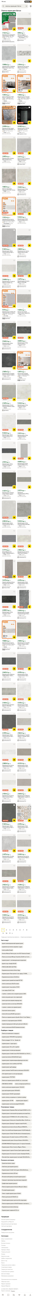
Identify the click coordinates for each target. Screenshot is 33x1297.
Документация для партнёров (9, 1224)
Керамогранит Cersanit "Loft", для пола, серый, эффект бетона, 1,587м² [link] (24, 97)
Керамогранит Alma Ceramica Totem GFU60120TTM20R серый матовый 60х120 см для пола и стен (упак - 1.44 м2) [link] (8, 613)
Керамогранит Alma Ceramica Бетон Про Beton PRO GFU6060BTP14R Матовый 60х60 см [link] (23, 826)
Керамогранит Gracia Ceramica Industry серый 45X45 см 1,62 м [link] (8, 405)
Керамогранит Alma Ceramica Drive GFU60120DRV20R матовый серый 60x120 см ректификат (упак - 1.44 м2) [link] (24, 343)
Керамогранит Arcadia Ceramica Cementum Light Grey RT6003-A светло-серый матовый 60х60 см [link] (8, 857)
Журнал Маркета (5, 1286)
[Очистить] (26, 6)
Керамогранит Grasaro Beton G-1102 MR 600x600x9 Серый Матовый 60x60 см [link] (23, 281)
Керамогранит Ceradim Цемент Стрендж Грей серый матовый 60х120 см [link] (24, 735)
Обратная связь (5, 1281)
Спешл (8, 1295)
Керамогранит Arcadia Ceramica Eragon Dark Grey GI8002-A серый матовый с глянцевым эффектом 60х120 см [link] (23, 613)
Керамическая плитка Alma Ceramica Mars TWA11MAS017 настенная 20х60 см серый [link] (24, 67)
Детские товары (5, 1273)
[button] (31, 6)
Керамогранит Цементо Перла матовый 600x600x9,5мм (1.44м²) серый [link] (24, 159)
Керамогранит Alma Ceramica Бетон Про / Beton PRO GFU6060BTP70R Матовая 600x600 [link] (7, 251)
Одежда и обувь (5, 1249)
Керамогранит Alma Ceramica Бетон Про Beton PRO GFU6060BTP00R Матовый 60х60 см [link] (23, 705)
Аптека (3, 1254)
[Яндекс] (13, 1291)
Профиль (30, 1295)
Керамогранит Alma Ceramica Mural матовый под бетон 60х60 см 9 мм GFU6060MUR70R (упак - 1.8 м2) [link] (24, 523)
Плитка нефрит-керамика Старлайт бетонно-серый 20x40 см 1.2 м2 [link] (23, 35)
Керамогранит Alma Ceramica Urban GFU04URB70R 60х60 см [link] (8, 344)
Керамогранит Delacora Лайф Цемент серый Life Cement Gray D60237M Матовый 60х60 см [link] (24, 887)
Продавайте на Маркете (7, 1221)
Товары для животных (7, 1269)
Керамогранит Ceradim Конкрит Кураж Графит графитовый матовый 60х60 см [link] (8, 374)
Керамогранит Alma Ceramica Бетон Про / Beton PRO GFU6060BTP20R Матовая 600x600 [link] (7, 826)
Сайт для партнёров (6, 1226)
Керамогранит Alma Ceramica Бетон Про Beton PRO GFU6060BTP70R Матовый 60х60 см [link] (23, 675)
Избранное (19, 1295)
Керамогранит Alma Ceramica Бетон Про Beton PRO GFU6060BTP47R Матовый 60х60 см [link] (23, 583)
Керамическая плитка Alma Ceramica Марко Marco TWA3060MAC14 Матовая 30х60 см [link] (8, 917)
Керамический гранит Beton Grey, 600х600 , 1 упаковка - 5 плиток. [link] (8, 129)
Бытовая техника (5, 1243)
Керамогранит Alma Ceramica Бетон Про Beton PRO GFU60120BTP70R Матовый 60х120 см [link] (23, 917)
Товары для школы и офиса (8, 1265)
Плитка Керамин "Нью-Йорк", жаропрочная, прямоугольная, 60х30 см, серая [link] (8, 97)
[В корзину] (14, 29)
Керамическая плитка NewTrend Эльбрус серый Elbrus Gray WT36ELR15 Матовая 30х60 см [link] (23, 552)
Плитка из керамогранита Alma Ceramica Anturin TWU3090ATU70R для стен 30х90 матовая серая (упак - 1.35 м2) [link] (23, 493)
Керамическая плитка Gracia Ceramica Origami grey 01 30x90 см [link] (8, 220)
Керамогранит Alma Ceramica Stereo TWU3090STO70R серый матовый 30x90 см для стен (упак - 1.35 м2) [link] (24, 436)
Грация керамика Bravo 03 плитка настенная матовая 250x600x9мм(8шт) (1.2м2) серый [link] (8, 583)
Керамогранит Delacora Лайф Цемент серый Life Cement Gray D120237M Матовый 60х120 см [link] (24, 796)
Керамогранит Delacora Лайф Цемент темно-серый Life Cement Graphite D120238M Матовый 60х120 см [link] (8, 675)
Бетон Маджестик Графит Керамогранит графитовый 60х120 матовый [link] (8, 552)
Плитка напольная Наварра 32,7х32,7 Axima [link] (8, 189)
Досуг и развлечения (6, 1238)
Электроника (4, 1247)
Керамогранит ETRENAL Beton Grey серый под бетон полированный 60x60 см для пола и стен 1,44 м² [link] (8, 67)
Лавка (13, 1295)
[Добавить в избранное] (14, 14)
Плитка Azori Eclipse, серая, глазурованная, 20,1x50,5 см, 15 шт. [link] (23, 374)
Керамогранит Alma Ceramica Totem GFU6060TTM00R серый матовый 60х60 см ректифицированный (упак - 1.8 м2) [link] (24, 405)
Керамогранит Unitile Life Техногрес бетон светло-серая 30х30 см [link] (8, 312)
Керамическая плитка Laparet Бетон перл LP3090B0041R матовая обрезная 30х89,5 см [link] (8, 766)
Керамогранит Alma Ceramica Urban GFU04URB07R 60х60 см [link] (23, 189)
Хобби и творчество (6, 1258)
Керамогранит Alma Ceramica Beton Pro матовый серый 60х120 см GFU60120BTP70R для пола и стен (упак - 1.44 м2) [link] (24, 464)
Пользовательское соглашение (9, 1279)
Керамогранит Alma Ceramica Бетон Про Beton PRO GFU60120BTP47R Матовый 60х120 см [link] (23, 766)
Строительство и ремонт (7, 1271)
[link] (12, 943)
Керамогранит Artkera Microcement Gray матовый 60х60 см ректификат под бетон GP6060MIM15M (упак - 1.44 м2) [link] (8, 159)
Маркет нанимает (5, 1283)
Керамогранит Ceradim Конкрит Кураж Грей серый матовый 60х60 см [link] (24, 643)
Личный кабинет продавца (8, 1219)
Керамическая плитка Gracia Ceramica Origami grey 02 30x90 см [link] (8, 643)
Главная (3, 1295)
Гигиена (3, 1245)
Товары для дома (5, 1252)
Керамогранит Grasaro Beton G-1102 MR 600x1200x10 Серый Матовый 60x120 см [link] (8, 705)
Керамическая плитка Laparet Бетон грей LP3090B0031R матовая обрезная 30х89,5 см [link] (24, 251)
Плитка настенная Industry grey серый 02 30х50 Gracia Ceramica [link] (23, 312)
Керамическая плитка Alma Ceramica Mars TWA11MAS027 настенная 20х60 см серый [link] (8, 796)
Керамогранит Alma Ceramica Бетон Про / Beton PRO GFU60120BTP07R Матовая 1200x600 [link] (7, 523)
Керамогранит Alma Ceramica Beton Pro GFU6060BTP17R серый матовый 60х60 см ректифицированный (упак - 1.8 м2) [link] (24, 219)
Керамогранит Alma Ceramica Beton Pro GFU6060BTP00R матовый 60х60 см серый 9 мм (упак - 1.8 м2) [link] (8, 435)
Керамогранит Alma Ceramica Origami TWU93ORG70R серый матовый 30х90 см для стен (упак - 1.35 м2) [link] (8, 464)
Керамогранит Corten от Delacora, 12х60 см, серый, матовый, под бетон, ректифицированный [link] (8, 282)
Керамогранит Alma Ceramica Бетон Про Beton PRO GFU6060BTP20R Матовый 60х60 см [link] (7, 735)
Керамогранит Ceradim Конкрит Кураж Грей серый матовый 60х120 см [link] (8, 887)
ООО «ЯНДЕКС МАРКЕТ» (12, 1289)
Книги (2, 1262)
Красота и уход (5, 1256)
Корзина (25, 1295)
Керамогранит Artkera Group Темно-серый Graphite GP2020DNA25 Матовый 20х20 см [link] (8, 493)
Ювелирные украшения (7, 1276)
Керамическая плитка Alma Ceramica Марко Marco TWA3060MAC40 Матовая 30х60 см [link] (24, 857)
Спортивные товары (6, 1267)
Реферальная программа (7, 1232)
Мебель (3, 1241)
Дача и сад (4, 1260)
